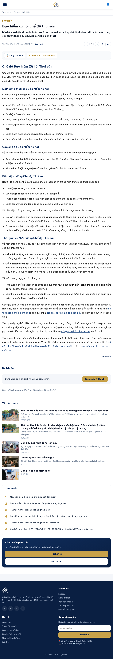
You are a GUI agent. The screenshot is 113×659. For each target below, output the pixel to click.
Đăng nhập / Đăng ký (95, 379)
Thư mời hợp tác (9, 626)
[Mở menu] (5, 4)
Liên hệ (5, 642)
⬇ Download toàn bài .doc (42, 55)
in (17, 608)
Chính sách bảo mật (11, 634)
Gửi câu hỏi (56, 561)
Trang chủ (6, 12)
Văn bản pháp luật (66, 602)
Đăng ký (84, 635)
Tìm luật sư (56, 554)
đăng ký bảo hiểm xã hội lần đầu (63, 312)
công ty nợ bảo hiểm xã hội (75, 331)
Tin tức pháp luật (66, 605)
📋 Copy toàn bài (14, 55)
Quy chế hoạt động (11, 638)
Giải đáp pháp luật (66, 609)
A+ (108, 44)
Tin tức (17, 12)
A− (103, 44)
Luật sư (61, 594)
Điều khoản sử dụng (11, 630)
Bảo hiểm (26, 12)
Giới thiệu (6, 622)
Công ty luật (64, 598)
